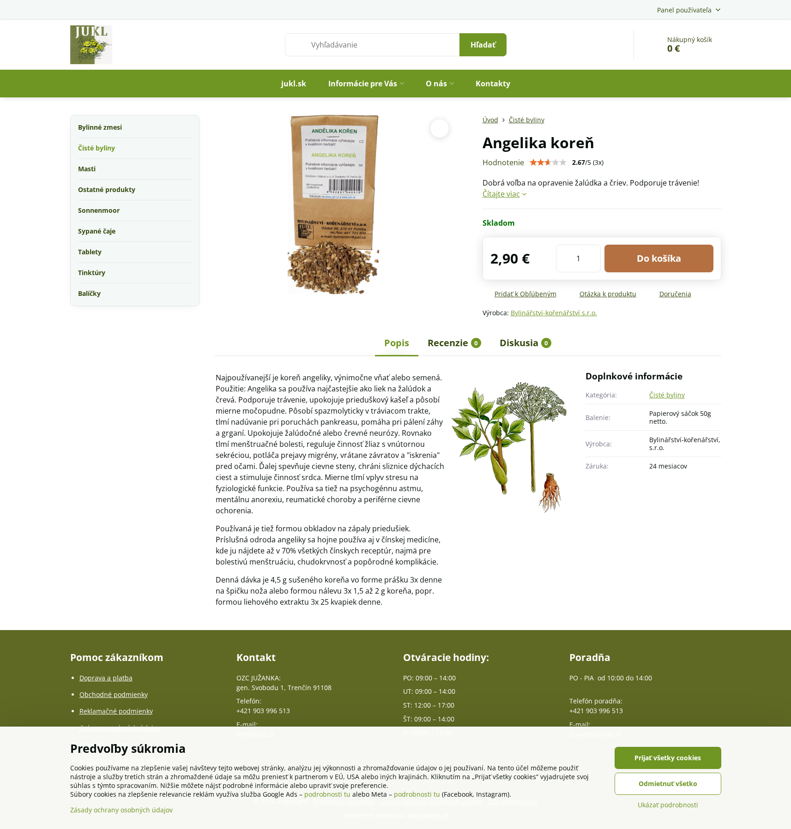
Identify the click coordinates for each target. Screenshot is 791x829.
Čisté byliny (667, 394)
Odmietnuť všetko (668, 783)
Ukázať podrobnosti (668, 804)
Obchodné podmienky (113, 694)
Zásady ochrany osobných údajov (121, 809)
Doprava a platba (106, 677)
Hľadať (483, 45)
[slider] (548, 162)
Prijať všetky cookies (667, 757)
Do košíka (659, 258)
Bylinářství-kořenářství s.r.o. (554, 312)
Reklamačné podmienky (116, 711)
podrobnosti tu (327, 794)
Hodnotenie (503, 162)
